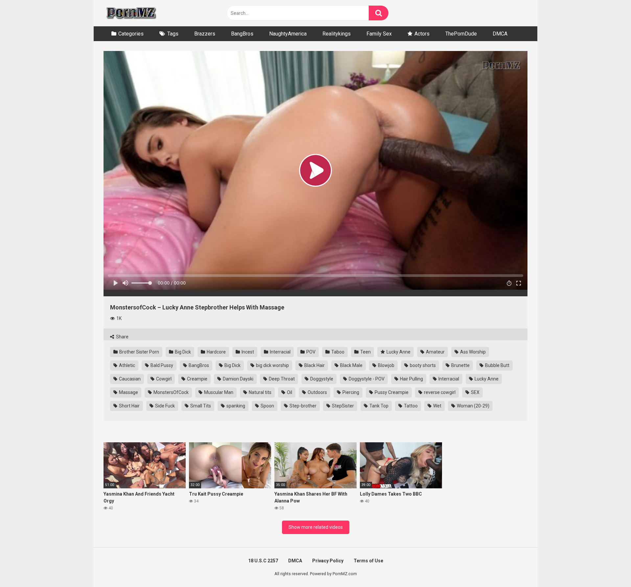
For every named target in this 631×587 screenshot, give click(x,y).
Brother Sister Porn (138, 352)
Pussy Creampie (391, 392)
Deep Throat (281, 378)
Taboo (337, 352)
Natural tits (259, 392)
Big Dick (182, 352)
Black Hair (314, 365)
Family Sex (379, 34)
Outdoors (317, 392)
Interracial (280, 352)
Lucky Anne (398, 352)
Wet (436, 405)
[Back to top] (609, 567)
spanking (235, 405)
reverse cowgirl (439, 392)
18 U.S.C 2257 (263, 560)
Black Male (350, 365)
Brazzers (204, 34)
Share (122, 336)
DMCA (500, 34)
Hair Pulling (411, 378)
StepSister (342, 405)
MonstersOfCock (170, 392)
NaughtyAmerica (288, 34)
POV (310, 352)
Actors (422, 34)
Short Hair (129, 405)
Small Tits (200, 405)
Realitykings (336, 34)
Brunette (460, 365)
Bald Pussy (161, 365)
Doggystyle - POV (366, 378)
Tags (172, 34)
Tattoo (410, 405)
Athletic (126, 365)
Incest (247, 352)
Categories (131, 34)
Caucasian (129, 378)
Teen (365, 352)
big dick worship (272, 365)
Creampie (196, 378)
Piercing (350, 392)
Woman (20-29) (472, 405)
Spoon (267, 405)
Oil (289, 392)
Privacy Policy (327, 560)
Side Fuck (164, 405)
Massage (128, 392)
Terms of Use (368, 560)
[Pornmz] (131, 13)
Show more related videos (316, 527)
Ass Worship (472, 352)
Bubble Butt (496, 365)
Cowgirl (163, 378)
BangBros (242, 34)
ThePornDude (461, 34)
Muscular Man (218, 392)
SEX (474, 392)
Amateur (435, 352)
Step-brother (302, 405)
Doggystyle (321, 378)
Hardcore (216, 352)
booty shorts (422, 365)
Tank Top (378, 405)
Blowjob (385, 365)
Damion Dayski (237, 378)
